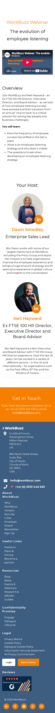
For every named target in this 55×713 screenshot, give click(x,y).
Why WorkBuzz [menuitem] (10, 504)
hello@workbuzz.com (25, 480)
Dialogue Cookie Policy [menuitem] (18, 646)
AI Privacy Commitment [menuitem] (19, 654)
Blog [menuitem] (7, 576)
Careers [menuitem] (9, 510)
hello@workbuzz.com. (26, 412)
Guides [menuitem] (8, 599)
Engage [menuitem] (9, 617)
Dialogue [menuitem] (10, 621)
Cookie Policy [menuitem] (12, 642)
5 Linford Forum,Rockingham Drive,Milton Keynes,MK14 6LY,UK (21, 440)
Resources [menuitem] (10, 570)
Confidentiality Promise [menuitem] (14, 609)
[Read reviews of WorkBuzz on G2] (17, 684)
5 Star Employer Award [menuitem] (10, 522)
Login (9, 662)
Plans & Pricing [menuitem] (9, 553)
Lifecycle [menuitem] (10, 625)
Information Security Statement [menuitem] (24, 650)
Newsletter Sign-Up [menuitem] (11, 531)
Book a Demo (28, 662)
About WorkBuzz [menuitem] (10, 494)
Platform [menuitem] (10, 547)
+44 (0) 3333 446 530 (30, 486)
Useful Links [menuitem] (12, 541)
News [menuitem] (8, 580)
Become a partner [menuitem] (10, 560)
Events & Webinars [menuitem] (10, 586)
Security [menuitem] (9, 514)
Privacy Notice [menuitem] (13, 639)
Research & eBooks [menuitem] (11, 593)
